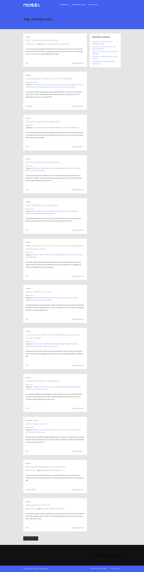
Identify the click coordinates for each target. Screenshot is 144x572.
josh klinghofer (66, 344)
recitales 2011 (66, 44)
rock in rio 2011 (33, 170)
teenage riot (48, 300)
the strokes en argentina (46, 213)
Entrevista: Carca (36, 423)
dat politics (57, 44)
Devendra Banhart (48, 470)
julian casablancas (38, 211)
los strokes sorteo (52, 84)
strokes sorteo (58, 87)
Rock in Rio (55, 346)
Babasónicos (37, 430)
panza (70, 430)
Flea (50, 344)
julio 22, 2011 (29, 295)
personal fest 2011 (64, 84)
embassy (35, 255)
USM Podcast (64, 4)
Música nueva (93, 4)
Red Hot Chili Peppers (41, 346)
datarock (48, 430)
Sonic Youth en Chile (39, 291)
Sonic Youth (64, 298)
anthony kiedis (37, 344)
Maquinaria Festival (38, 298)
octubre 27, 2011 (30, 44)
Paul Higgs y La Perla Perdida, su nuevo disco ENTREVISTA (104, 48)
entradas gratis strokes (40, 84)
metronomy (42, 255)
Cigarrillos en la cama (79, 4)
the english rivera (31, 257)
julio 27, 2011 (29, 166)
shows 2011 (41, 170)
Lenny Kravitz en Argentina (42, 162)
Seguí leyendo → (78, 63)
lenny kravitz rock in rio (68, 168)
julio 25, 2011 (29, 252)
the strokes (35, 213)
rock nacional (30, 432)
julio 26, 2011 (29, 209)
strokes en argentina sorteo (45, 87)
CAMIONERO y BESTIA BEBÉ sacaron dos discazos (105, 58)
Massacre (53, 508)
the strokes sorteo (69, 87)
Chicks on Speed (49, 44)
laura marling (55, 387)
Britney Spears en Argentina (43, 121)
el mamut (46, 508)
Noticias (28, 37)
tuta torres (37, 432)
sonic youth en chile (38, 300)
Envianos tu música (115, 568)
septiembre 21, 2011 (31, 82)
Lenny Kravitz (40, 168)
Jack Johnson (46, 387)
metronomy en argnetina (54, 255)
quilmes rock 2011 (34, 389)
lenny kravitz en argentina (53, 168)
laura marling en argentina (68, 387)
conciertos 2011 (37, 387)
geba (34, 168)
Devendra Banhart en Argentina (45, 466)
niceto (64, 255)
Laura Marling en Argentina (43, 380)
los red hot (74, 344)
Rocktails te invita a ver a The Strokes (49, 78)
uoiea (43, 432)
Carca (43, 430)
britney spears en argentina (53, 127)
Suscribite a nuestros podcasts (98, 568)
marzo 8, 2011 (30, 427)
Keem (59, 430)
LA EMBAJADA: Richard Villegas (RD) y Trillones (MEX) (104, 63)
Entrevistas (29, 420)
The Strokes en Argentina (42, 205)
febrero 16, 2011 (30, 470)
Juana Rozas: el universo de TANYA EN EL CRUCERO (105, 53)
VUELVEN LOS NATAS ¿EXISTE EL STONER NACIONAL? (102, 43)
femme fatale (66, 127)
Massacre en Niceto (38, 505)
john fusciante (57, 344)
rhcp (49, 346)
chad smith (45, 344)
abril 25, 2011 (29, 341)
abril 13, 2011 (29, 384)
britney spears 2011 (38, 127)
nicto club (65, 430)
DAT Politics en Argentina (41, 40)
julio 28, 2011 (29, 125)
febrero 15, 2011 (30, 508)
